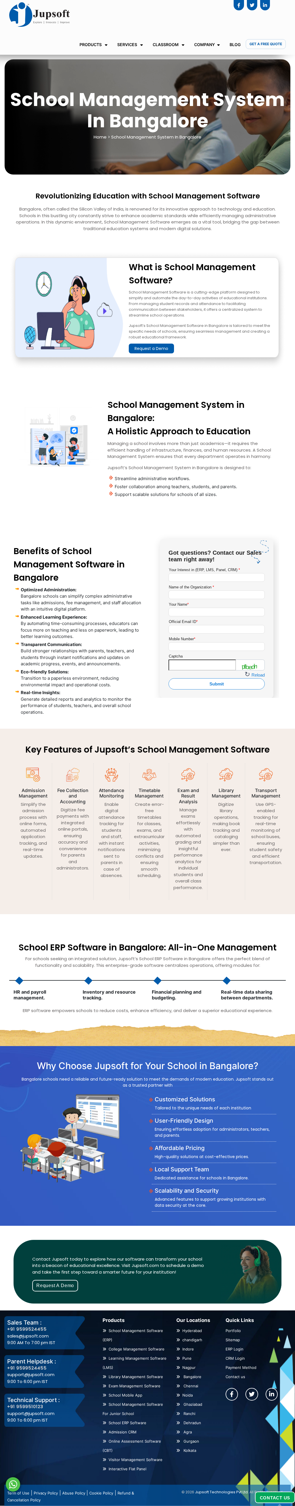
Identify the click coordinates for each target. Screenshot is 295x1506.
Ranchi (188, 1413)
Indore (188, 1349)
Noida (187, 1395)
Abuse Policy (74, 1493)
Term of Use (18, 1493)
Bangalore (191, 1376)
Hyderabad (192, 1330)
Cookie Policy (101, 1493)
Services (127, 44)
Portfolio (233, 1330)
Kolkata (189, 1450)
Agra (187, 1432)
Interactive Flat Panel (127, 1469)
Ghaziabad (192, 1404)
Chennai (190, 1386)
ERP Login (234, 1349)
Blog (235, 44)
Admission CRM (123, 1432)
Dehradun (191, 1422)
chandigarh (192, 1340)
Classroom (166, 44)
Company (204, 44)
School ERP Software (127, 1422)
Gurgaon (190, 1441)
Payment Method (241, 1367)
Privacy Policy (46, 1493)
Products (91, 44)
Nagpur (189, 1367)
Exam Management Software (134, 1386)
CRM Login (235, 1358)
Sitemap (233, 1340)
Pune (187, 1358)
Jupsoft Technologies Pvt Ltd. (222, 1492)
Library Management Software (136, 1376)
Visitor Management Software (135, 1459)
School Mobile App (125, 1395)
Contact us (235, 1376)
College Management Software (136, 1349)
